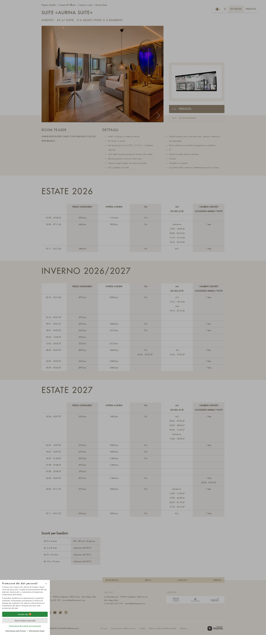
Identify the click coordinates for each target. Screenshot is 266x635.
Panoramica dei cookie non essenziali (25, 626)
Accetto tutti (23, 614)
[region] (25, 597)
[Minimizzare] (46, 583)
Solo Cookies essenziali (25, 620)
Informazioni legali (36, 631)
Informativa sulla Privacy (15, 631)
